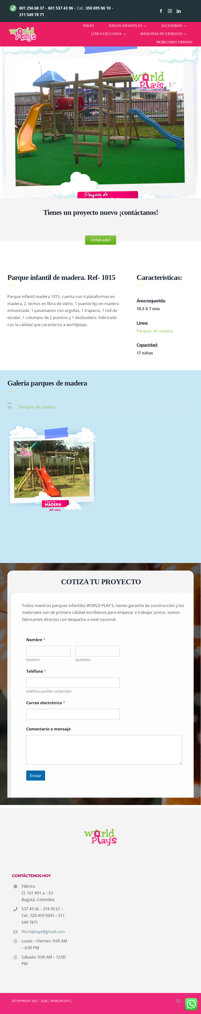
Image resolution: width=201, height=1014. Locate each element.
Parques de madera (155, 331)
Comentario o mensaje (48, 729)
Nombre (33, 660)
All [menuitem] (9, 407)
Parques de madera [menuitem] (37, 407)
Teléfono (36, 671)
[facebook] (161, 11)
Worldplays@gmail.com (43, 931)
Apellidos (83, 660)
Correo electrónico (45, 703)
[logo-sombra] (22, 28)
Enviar (35, 775)
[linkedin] (179, 11)
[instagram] (170, 11)
